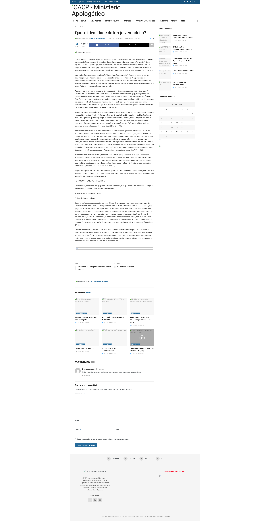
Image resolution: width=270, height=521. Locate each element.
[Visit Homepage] (101, 11)
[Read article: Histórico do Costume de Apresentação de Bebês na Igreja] (142, 306)
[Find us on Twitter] (184, 2)
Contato (116, 2)
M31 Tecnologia (165, 516)
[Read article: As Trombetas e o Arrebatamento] (114, 337)
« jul (160, 140)
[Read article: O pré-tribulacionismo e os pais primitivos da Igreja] (142, 337)
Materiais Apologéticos (145, 21)
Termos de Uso (108, 2)
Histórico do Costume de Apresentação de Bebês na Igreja (140, 320)
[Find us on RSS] (190, 2)
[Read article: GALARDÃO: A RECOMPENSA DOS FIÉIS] (114, 306)
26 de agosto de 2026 (82, 322)
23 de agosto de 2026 (137, 325)
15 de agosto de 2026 (82, 351)
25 (172, 132)
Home (75, 21)
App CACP (81, 2)
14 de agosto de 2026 (109, 353)
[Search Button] (197, 21)
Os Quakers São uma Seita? (85, 349)
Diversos (127, 21)
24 (166, 132)
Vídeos (174, 21)
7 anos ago (101, 369)
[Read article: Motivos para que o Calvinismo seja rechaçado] (87, 306)
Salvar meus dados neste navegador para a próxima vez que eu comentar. (103, 439)
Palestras (164, 21)
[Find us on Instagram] (100, 500)
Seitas (83, 21)
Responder (87, 375)
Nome (77, 420)
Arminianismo (81, 313)
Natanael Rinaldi (98, 2)
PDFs (183, 21)
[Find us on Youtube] (187, 2)
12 (177, 123)
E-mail (78, 430)
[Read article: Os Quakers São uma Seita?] (87, 337)
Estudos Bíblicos (112, 21)
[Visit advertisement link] (114, 252)
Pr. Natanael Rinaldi (98, 38)
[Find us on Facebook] (90, 500)
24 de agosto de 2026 (109, 322)
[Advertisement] (171, 10)
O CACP (74, 2)
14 (187, 123)
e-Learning (89, 2)
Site (117, 430)
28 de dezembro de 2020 (115, 38)
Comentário (80, 394)
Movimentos (96, 21)
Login (196, 2)
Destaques (83, 27)
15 (192, 123)
